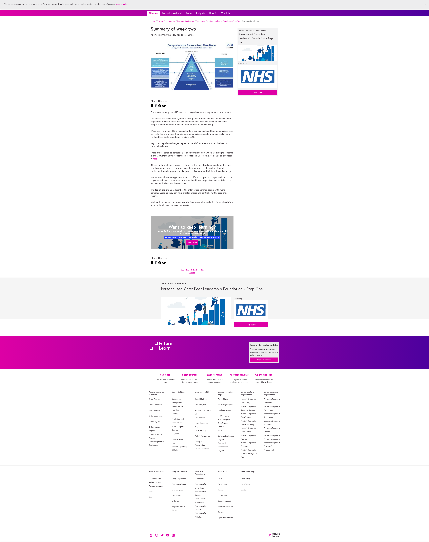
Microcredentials (155, 410)
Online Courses (154, 399)
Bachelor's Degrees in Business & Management (272, 446)
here (155, 158)
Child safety (245, 479)
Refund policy (223, 490)
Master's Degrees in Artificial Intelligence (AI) (249, 453)
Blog (150, 497)
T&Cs (220, 479)
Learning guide (177, 490)
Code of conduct (224, 501)
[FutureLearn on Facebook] (151, 535)
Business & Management (166, 21)
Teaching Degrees (224, 410)
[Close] (425, 4)
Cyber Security (200, 430)
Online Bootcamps (156, 416)
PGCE (220, 430)
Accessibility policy (225, 506)
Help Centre (245, 484)
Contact (244, 490)
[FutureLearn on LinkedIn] (173, 535)
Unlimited (175, 501)
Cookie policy (223, 495)
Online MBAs (223, 399)
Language (175, 434)
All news (153, 13)
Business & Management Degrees (223, 447)
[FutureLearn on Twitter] (162, 535)
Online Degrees (154, 421)
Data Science (200, 417)
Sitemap (221, 512)
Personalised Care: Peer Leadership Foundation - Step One (218, 21)
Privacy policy (223, 484)
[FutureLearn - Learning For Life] (273, 534)
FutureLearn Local (172, 13)
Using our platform (179, 479)
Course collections (202, 449)
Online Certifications (156, 405)
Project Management (202, 436)
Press (189, 13)
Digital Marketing (201, 399)
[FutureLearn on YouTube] (167, 535)
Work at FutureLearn (156, 486)
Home (153, 21)
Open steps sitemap (225, 518)
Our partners (199, 479)
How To (213, 13)
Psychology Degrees (225, 405)
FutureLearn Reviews (179, 484)
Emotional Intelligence (185, 21)
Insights (200, 13)
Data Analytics (200, 405)
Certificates (176, 495)
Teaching (175, 413)
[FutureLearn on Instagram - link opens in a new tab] (156, 535)
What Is (225, 13)
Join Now (257, 92)
